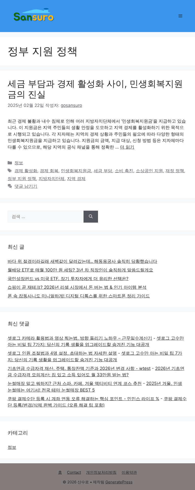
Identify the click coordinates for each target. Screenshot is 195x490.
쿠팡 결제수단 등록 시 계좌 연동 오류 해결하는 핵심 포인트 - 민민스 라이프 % (83, 398)
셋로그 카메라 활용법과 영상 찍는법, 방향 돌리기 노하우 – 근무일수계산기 (80, 338)
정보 (18, 162)
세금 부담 (103, 170)
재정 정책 (175, 170)
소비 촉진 (124, 170)
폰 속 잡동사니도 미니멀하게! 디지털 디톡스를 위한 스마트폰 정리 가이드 (79, 295)
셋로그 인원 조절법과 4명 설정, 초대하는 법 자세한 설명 (62, 353)
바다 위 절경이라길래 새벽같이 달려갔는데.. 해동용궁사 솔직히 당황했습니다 (82, 261)
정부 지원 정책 (22, 178)
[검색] (91, 217)
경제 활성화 (25, 170)
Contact (74, 472)
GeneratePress (119, 482)
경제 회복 (49, 170)
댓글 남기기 (25, 186)
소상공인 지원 (149, 170)
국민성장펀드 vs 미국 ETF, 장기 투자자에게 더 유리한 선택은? (68, 278)
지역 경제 (76, 178)
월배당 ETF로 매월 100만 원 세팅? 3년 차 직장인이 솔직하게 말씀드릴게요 (80, 269)
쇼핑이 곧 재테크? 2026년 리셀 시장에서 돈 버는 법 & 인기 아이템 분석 (77, 287)
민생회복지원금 (76, 170)
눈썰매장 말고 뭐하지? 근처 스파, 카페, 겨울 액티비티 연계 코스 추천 (75, 383)
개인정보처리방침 (101, 472)
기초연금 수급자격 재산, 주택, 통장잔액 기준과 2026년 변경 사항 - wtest (79, 368)
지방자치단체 (51, 178)
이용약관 (129, 472)
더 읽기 (127, 147)
